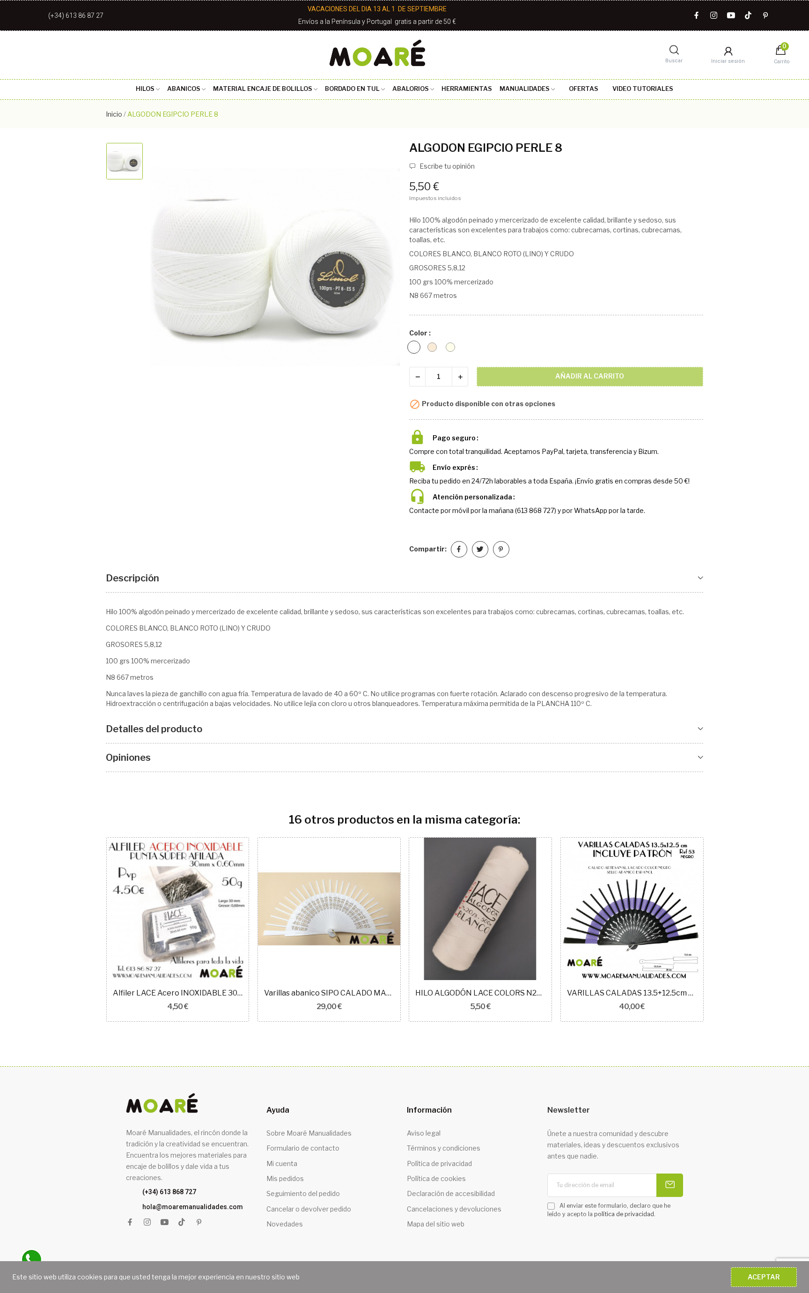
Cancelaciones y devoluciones (454, 1209)
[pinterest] (766, 15)
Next (718, 930)
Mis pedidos (285, 1178)
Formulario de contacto (302, 1148)
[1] (669, 1185)
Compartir (459, 549)
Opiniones (128, 757)
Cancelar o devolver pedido (308, 1209)
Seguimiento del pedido (303, 1193)
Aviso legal (424, 1133)
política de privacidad (624, 1214)
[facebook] (696, 15)
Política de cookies (436, 1178)
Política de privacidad (439, 1163)
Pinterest (501, 549)
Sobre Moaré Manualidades (309, 1133)
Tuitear (480, 549)
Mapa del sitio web (435, 1224)
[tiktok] (748, 15)
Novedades (284, 1224)
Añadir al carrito (589, 376)
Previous (90, 930)
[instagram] (714, 15)
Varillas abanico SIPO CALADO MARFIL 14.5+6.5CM (329, 992)
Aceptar (764, 1277)
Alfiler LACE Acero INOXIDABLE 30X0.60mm (178, 992)
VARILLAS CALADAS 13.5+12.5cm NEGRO (632, 992)
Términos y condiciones (443, 1148)
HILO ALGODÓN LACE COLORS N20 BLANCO (480, 992)
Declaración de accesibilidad (451, 1193)
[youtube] (731, 15)
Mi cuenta (281, 1163)
